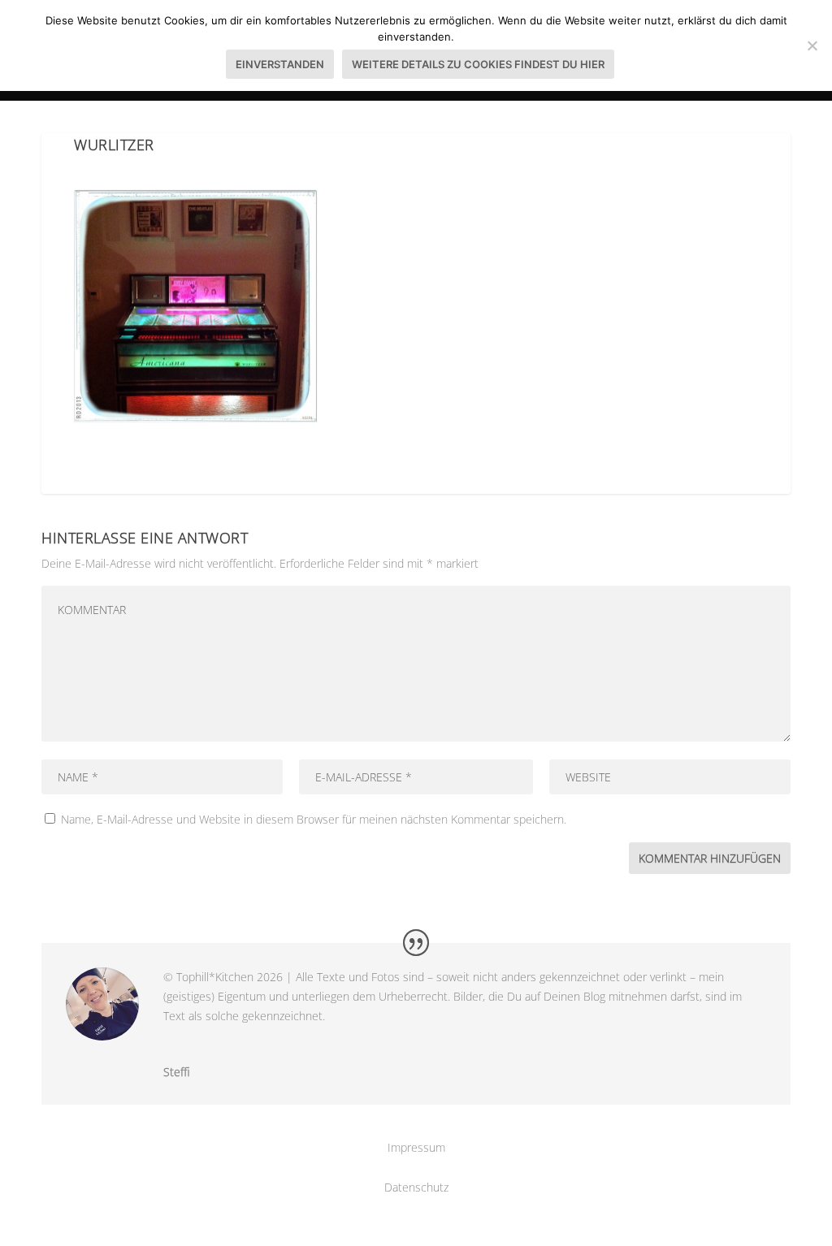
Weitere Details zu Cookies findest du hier (478, 64)
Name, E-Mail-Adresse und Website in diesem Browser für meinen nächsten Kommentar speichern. (313, 819)
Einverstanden (280, 64)
